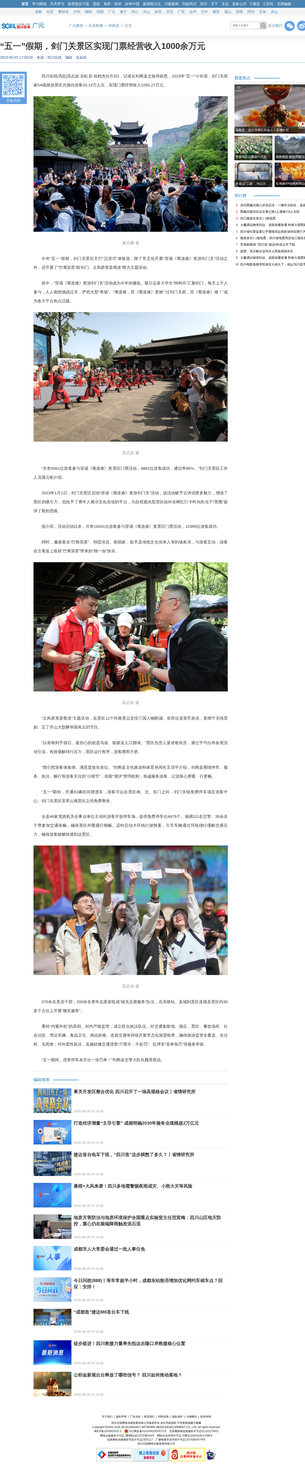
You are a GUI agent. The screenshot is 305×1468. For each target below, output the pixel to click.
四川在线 (54, 57)
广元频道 (76, 25)
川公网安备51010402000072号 (148, 1431)
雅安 (216, 12)
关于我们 (107, 1416)
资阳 (239, 12)
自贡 (50, 12)
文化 (225, 4)
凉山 (274, 12)
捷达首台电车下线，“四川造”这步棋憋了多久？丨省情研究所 (134, 1154)
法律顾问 (191, 1416)
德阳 (88, 12)
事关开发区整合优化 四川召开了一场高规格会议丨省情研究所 (135, 1091)
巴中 (204, 12)
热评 (117, 4)
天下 (214, 4)
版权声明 (121, 1416)
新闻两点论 (152, 4)
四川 (203, 4)
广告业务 (135, 1416)
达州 (192, 12)
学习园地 (39, 4)
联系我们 (149, 1416)
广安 (181, 12)
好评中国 (132, 4)
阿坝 (251, 12)
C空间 (268, 4)
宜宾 (169, 12)
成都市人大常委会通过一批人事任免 (109, 1249)
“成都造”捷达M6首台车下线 (101, 1311)
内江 (134, 12)
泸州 (76, 12)
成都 (38, 12)
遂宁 (123, 12)
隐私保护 (177, 1416)
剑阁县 (114, 25)
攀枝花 (63, 12)
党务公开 (239, 4)
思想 (96, 4)
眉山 (227, 12)
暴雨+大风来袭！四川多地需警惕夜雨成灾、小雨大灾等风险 (133, 1186)
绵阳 (100, 12)
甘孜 (262, 12)
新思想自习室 (78, 4)
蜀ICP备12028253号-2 (107, 1431)
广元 (111, 12)
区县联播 (96, 25)
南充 (158, 12)
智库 (107, 4)
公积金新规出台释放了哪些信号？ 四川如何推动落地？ (128, 1374)
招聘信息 (163, 1416)
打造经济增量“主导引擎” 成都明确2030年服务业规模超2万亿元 (136, 1123)
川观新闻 (171, 4)
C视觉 (255, 4)
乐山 (146, 12)
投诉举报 (205, 1416)
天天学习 (57, 4)
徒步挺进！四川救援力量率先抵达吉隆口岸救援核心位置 (129, 1343)
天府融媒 (284, 4)
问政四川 (189, 4)
